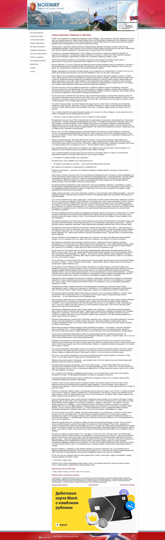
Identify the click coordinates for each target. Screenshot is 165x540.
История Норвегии (36, 33)
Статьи (32, 71)
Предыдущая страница (59, 485)
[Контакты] (110, 3)
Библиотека (34, 64)
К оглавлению (93, 485)
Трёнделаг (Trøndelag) (38, 50)
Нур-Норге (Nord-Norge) (38, 53)
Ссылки (32, 68)
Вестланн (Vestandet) (37, 46)
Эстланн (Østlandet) (37, 40)
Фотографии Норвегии (38, 60)
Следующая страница (127, 485)
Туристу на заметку (37, 57)
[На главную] (97, 3)
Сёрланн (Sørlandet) (37, 43)
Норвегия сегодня (36, 36)
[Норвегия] (50, 9)
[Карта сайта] (103, 3)
